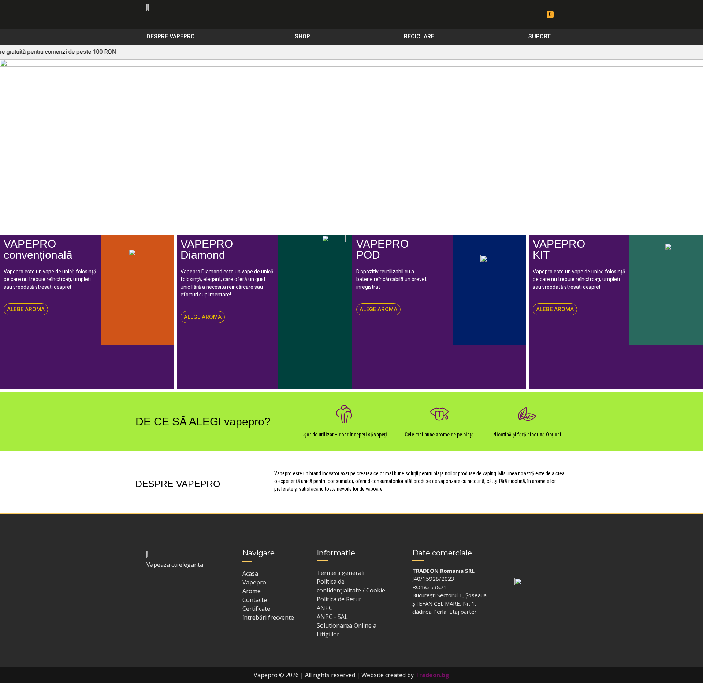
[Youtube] (192, 586)
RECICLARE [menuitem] (419, 36)
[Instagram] (164, 586)
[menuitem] (173, 37)
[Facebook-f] (150, 586)
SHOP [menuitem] (302, 36)
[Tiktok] (178, 586)
